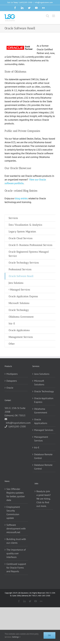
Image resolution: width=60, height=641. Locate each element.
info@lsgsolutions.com (44, 2)
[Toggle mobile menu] (53, 15)
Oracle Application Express (43, 400)
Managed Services (43, 429)
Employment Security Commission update (13, 512)
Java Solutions (41, 373)
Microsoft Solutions (39, 382)
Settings (15, 637)
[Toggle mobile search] (47, 15)
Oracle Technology (44, 391)
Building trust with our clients (16, 541)
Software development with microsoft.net (16, 528)
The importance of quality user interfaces (16, 553)
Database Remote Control (43, 456)
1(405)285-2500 (25, 2)
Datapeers (11, 380)
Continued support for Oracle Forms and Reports (16, 567)
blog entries (21, 198)
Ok (49, 635)
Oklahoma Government (40, 410)
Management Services (41, 438)
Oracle (9, 387)
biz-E (36, 447)
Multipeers (12, 373)
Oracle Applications (40, 421)
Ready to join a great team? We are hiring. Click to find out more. (43, 498)
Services (13, 218)
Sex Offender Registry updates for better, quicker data (15, 494)
